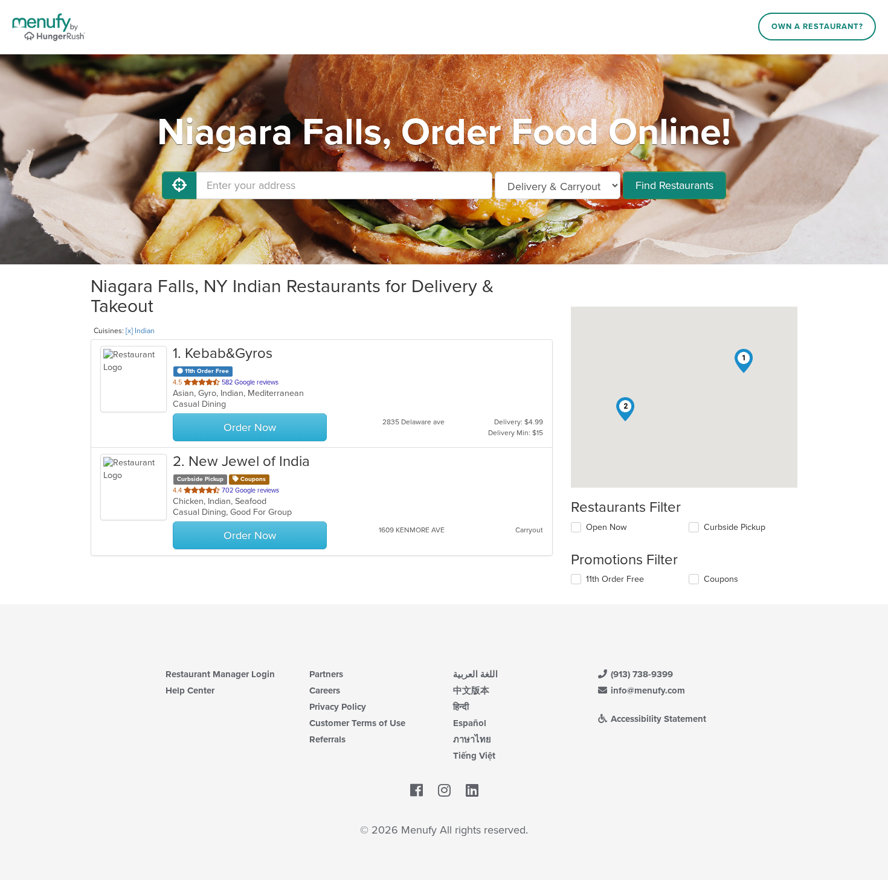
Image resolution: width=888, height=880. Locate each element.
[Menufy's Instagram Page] (444, 790)
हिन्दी (461, 706)
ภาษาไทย (472, 739)
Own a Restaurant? (817, 26)
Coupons (721, 579)
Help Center (190, 690)
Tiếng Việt (474, 755)
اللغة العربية (475, 674)
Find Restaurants (674, 185)
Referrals (327, 739)
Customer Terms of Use (357, 723)
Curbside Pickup (734, 527)
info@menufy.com (646, 690)
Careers (324, 690)
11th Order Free (615, 579)
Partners (326, 674)
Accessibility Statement (657, 718)
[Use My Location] (179, 185)
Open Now (606, 527)
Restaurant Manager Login (220, 674)
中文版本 (471, 690)
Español (469, 723)
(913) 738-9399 (640, 674)
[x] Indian (140, 331)
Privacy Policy (337, 706)
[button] (744, 361)
